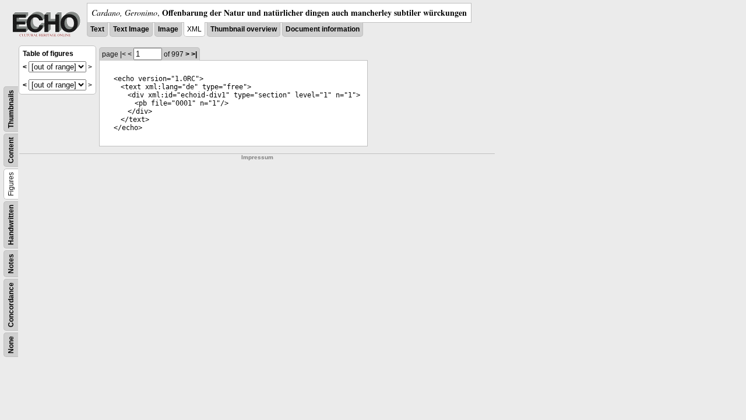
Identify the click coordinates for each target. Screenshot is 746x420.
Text (97, 29)
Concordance (11, 304)
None (11, 345)
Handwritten (11, 225)
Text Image (131, 29)
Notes (11, 264)
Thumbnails (11, 109)
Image (168, 29)
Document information (323, 29)
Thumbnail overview (243, 29)
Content (11, 150)
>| (194, 54)
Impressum (257, 157)
